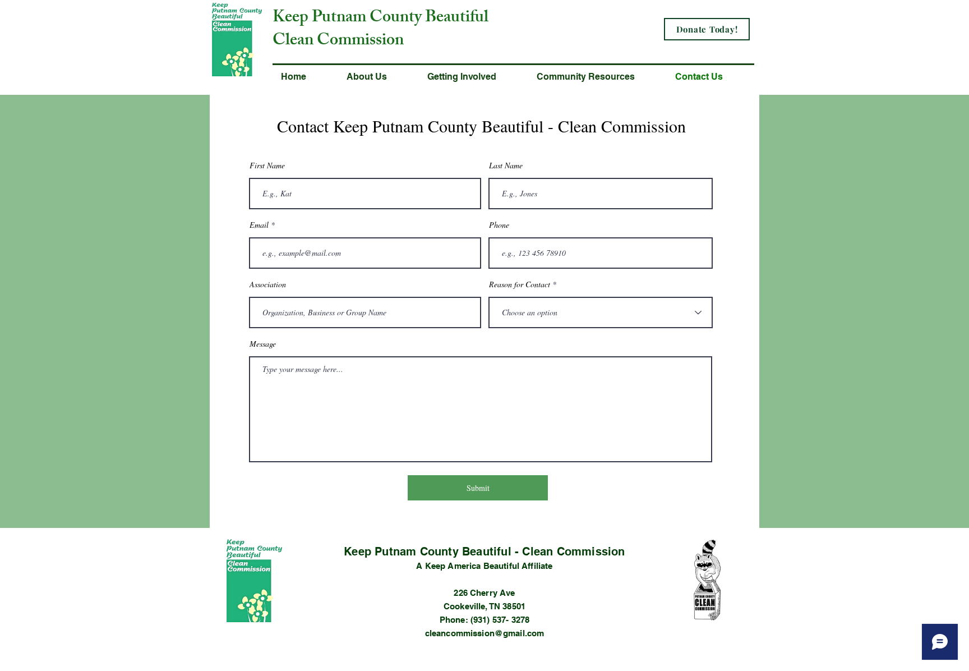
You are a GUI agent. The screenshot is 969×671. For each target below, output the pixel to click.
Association (268, 284)
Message (263, 344)
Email (259, 225)
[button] (378, 77)
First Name (267, 165)
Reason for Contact (519, 284)
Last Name (506, 165)
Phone (499, 225)
